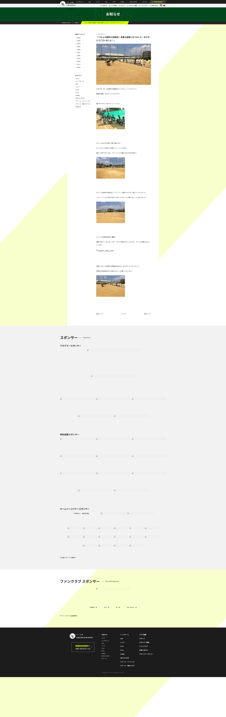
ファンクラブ (144, 5)
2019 (78, 58)
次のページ (147, 314)
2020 (78, 55)
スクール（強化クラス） (83, 104)
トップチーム (79, 2)
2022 (78, 50)
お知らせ (104, 5)
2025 (78, 41)
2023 (78, 47)
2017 (78, 64)
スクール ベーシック (127, 662)
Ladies (122, 2)
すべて (77, 79)
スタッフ (122, 5)
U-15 (106, 2)
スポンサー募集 (133, 5)
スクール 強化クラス (127, 666)
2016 (78, 67)
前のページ (99, 314)
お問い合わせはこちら (83, 647)
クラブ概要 (114, 5)
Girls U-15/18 (133, 2)
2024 (78, 44)
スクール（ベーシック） (83, 101)
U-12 (114, 2)
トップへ (123, 314)
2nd (90, 2)
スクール (144, 2)
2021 (78, 53)
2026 (78, 38)
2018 (78, 61)
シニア (97, 2)
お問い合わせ (154, 5)
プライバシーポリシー (146, 654)
